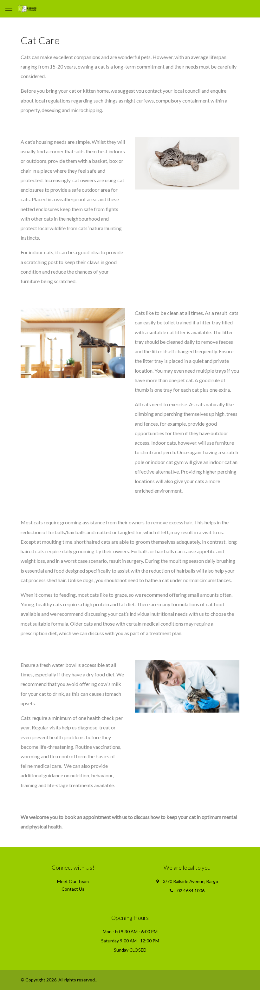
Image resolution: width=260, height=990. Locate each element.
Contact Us (73, 889)
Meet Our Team (73, 881)
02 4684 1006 (191, 890)
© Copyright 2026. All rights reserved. (58, 979)
